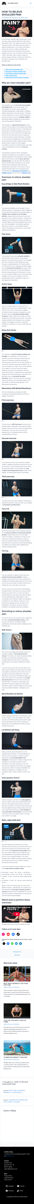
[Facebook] (13, 934)
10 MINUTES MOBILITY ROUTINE (15, 1057)
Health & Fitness (8, 987)
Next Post (17, 955)
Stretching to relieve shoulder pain (16, 73)
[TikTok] (18, 934)
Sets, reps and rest (11, 75)
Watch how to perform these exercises (17, 77)
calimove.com (10, 1156)
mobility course (7, 173)
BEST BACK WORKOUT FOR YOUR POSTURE (16, 984)
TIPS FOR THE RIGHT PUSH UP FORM (15, 1021)
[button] (3, 459)
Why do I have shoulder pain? (14, 69)
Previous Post (17, 951)
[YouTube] (8, 934)
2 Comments (5, 17)
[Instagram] (3, 934)
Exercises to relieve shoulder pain (16, 71)
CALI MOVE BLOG (13, 3)
